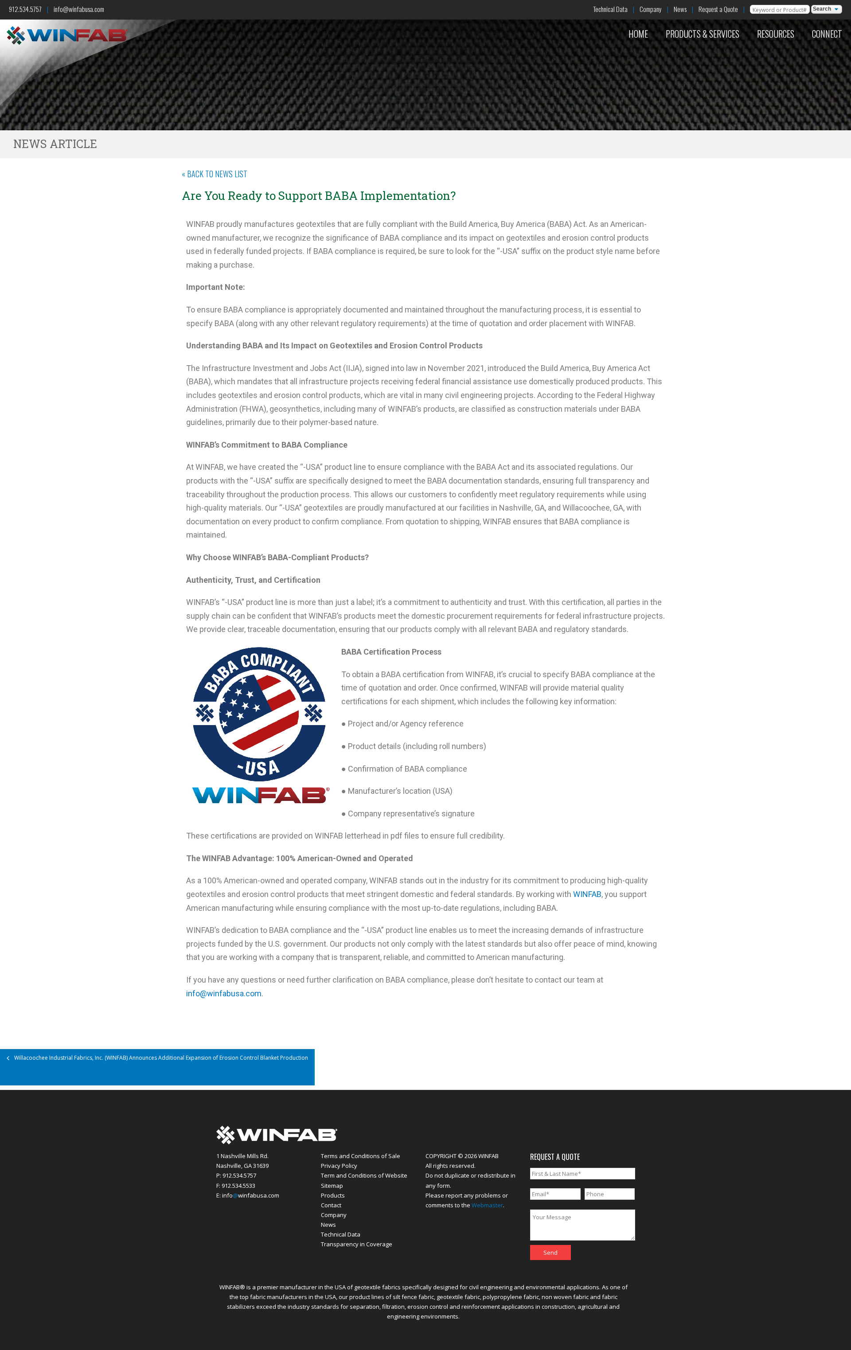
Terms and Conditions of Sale (360, 1156)
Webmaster (487, 1205)
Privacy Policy (339, 1166)
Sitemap (332, 1186)
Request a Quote (718, 9)
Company (651, 9)
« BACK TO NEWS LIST (214, 173)
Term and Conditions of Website (364, 1175)
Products (333, 1195)
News (680, 9)
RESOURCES (775, 33)
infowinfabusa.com (250, 1195)
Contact (331, 1205)
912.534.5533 (238, 1186)
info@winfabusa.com (79, 9)
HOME (638, 33)
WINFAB (587, 894)
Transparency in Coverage (356, 1244)
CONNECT (827, 33)
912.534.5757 (25, 9)
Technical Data (610, 9)
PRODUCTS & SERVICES (702, 33)
